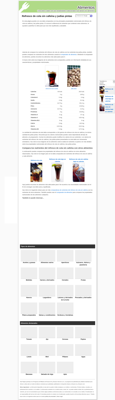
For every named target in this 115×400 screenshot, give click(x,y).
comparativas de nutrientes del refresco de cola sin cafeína (69, 190)
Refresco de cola (36, 160)
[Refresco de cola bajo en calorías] (57, 181)
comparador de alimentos (69, 54)
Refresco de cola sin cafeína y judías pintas (47, 16)
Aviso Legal (60, 396)
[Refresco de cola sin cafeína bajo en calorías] (79, 181)
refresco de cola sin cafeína (52, 88)
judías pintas (74, 88)
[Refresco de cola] (36, 181)
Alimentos (86, 7)
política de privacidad (50, 396)
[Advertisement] (57, 39)
